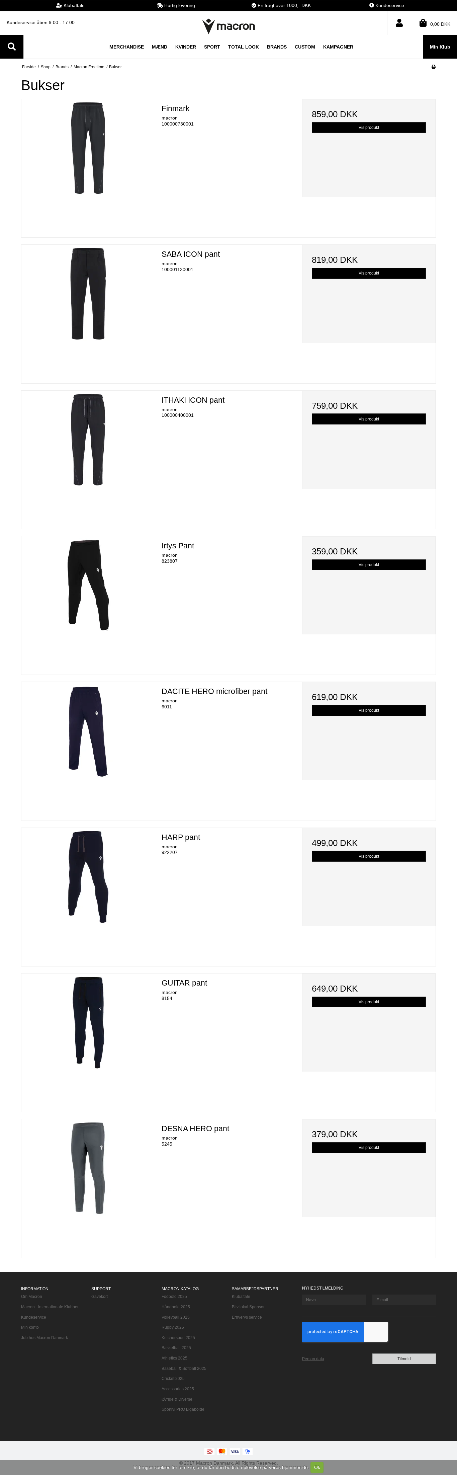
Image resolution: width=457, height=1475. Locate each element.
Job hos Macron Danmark (44, 1337)
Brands (277, 47)
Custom (305, 47)
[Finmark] (88, 166)
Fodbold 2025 (174, 1296)
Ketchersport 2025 (178, 1337)
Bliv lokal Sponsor (248, 1307)
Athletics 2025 (174, 1358)
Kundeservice (33, 1317)
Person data (313, 1358)
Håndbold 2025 (176, 1307)
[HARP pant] (88, 894)
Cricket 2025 (173, 1378)
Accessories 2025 (178, 1389)
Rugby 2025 (173, 1327)
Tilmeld (404, 1358)
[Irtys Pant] (88, 603)
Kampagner (338, 47)
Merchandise (126, 47)
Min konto (30, 1327)
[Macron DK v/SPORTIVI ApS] (228, 26)
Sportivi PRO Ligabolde (183, 1409)
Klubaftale (241, 1296)
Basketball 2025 (176, 1347)
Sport (212, 47)
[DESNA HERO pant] (88, 1186)
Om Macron (31, 1296)
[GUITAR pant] (88, 1040)
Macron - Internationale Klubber (50, 1307)
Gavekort (99, 1296)
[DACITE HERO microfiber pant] (88, 749)
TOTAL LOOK (243, 47)
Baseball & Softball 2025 (184, 1368)
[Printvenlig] (433, 67)
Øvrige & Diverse (177, 1399)
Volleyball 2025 (176, 1317)
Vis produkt (369, 127)
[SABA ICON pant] (88, 311)
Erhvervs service (247, 1317)
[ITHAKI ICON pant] (88, 457)
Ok (317, 1467)
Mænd (159, 47)
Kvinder (185, 47)
